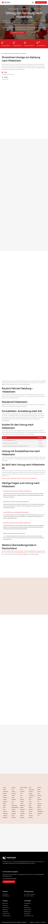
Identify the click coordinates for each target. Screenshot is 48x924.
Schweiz (21, 554)
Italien (26, 554)
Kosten (15, 537)
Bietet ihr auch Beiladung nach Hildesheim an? (14, 533)
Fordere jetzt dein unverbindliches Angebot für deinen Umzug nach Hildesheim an (19, 478)
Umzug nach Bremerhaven (30, 551)
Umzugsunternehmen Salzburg (9, 922)
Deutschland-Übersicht (20, 552)
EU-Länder (36, 554)
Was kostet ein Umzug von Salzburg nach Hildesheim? (16, 501)
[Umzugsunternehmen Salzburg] (5, 2)
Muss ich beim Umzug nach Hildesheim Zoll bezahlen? (16, 512)
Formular (19, 67)
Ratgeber (32, 922)
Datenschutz (43, 922)
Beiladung (10, 440)
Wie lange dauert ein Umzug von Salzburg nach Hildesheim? (17, 491)
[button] (33, 2)
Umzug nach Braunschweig (8, 551)
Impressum (37, 922)
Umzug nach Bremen (19, 551)
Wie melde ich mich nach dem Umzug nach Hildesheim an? (17, 522)
